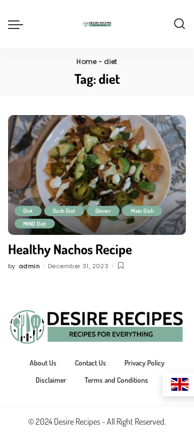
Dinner (103, 210)
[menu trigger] (18, 24)
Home (86, 61)
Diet (28, 210)
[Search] (179, 24)
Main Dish (142, 210)
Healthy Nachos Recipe (70, 248)
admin (29, 266)
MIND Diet (34, 223)
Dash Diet (64, 210)
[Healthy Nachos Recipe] (97, 175)
